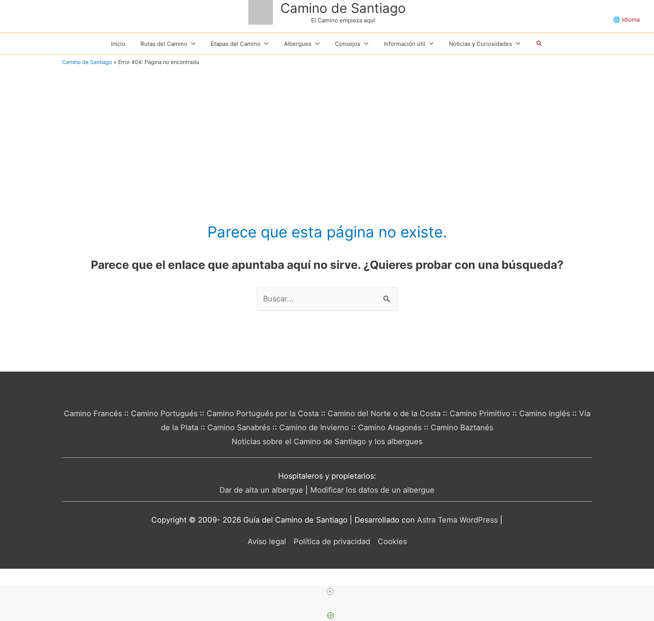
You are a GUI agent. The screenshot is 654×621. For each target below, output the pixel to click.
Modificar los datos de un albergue (372, 490)
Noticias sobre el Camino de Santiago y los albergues (327, 441)
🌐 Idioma (626, 19)
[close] (330, 591)
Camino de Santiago (343, 8)
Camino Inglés (544, 413)
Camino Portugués (164, 413)
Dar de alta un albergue (261, 490)
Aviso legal (267, 541)
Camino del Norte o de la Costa (384, 413)
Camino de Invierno (314, 427)
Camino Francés (93, 413)
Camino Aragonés (390, 427)
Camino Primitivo (480, 413)
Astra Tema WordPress (457, 519)
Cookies (392, 541)
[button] (539, 43)
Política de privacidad (332, 541)
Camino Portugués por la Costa (263, 413)
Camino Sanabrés (238, 427)
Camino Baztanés (462, 427)
